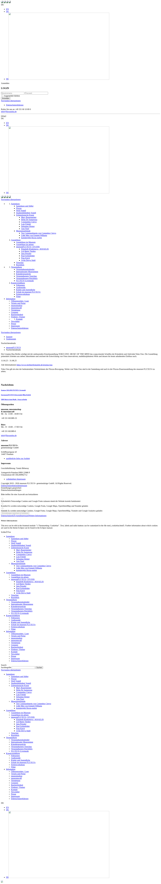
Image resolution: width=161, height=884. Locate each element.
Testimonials (11, 339)
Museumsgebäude (18, 563)
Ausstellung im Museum (20, 575)
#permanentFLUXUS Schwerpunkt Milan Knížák (16, 395)
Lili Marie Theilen (23, 584)
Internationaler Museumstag (22, 604)
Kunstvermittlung (13, 615)
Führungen (15, 618)
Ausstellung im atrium (20, 577)
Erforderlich (40, 501)
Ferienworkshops (18, 627)
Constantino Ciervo (24, 554)
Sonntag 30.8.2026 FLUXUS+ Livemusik (13, 390)
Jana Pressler (21, 586)
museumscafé (16, 640)
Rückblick (15, 597)
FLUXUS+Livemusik (20, 613)
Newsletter (15, 654)
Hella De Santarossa (24, 552)
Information (10, 631)
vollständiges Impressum (16, 479)
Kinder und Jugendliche (20, 622)
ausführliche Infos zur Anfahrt (18, 458)
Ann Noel (20, 561)
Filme (13, 629)
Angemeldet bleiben (12, 96)
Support (9, 337)
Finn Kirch (20, 591)
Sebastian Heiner (23, 559)
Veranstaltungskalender (20, 602)
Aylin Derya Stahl (23, 593)
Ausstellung (10, 572)
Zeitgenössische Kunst (20, 548)
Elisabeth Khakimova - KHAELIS (30, 582)
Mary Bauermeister (23, 550)
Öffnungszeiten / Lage (20, 634)
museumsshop (16, 638)
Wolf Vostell (16, 543)
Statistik (51, 511)
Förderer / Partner (18, 649)
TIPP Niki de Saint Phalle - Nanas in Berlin (14, 399)
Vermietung (15, 643)
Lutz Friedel (21, 557)
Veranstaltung (11, 600)
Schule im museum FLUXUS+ (23, 625)
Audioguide (16, 620)
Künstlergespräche (18, 606)
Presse (13, 656)
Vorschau (14, 595)
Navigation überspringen (11, 101)
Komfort (44, 506)
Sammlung (10, 536)
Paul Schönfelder (23, 588)
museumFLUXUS (13, 347)
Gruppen (14, 645)
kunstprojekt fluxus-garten (26, 570)
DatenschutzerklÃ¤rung (10, 516)
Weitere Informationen (37, 516)
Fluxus (13, 541)
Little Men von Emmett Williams (29, 568)
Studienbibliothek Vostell (21, 545)
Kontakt (14, 652)
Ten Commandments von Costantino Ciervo (33, 566)
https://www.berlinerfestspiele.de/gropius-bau (34, 365)
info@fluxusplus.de (9, 111)
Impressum (22, 486)
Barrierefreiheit (17, 647)
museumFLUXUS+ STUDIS (23, 579)
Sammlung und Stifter (19, 539)
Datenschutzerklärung (14, 105)
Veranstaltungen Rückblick (21, 611)
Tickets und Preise (18, 636)
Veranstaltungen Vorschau (21, 609)
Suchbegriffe (6, 667)
